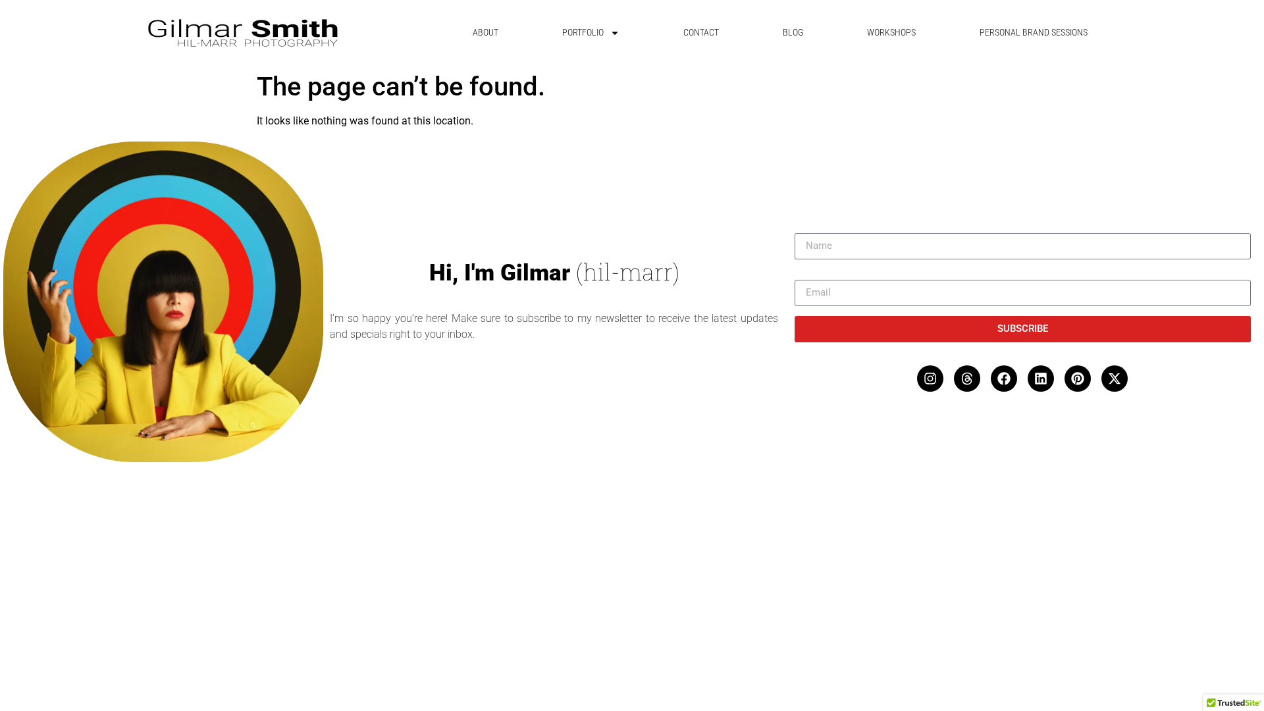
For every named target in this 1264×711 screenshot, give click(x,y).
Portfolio (583, 32)
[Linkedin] (1041, 378)
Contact (701, 32)
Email (808, 274)
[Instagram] (930, 378)
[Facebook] (1004, 378)
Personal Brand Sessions (1034, 32)
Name (808, 228)
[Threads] (967, 378)
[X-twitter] (1114, 378)
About (485, 32)
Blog (793, 32)
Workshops (891, 32)
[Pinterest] (1078, 378)
